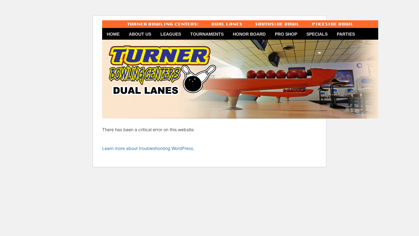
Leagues (170, 34)
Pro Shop (286, 34)
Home (113, 34)
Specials (317, 34)
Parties (346, 34)
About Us (140, 34)
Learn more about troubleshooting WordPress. (148, 148)
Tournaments (207, 34)
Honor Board (249, 34)
